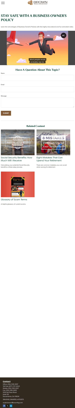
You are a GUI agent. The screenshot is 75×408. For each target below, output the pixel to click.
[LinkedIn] (11, 406)
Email (2, 84)
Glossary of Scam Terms (14, 199)
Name (3, 73)
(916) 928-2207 (13, 384)
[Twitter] (7, 406)
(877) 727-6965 (14, 386)
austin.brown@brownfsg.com (13, 403)
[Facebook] (4, 406)
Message (4, 96)
